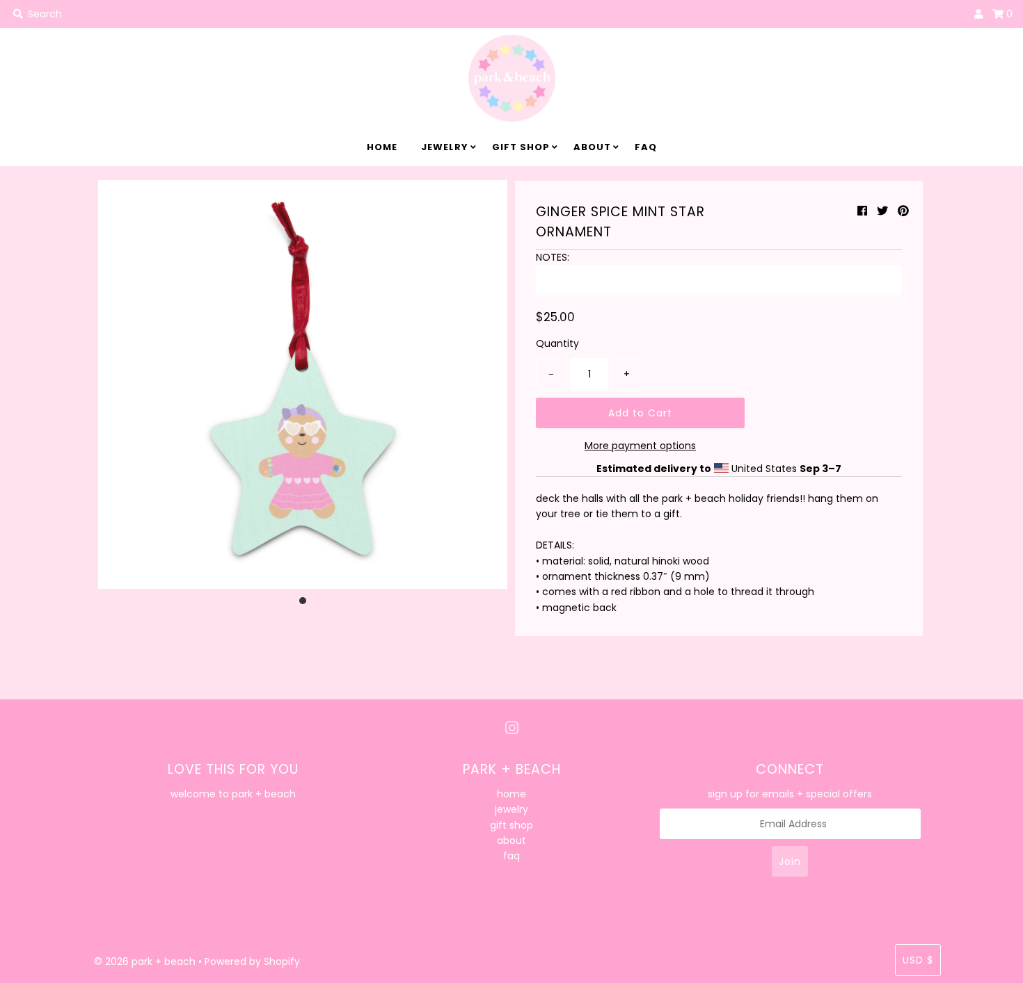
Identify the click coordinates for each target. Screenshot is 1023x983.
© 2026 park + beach (145, 961)
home (382, 147)
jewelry (444, 147)
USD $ (918, 960)
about (592, 147)
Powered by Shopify (252, 961)
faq (646, 147)
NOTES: (552, 257)
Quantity (557, 343)
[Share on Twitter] (882, 211)
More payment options (640, 446)
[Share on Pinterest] (903, 211)
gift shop (521, 147)
